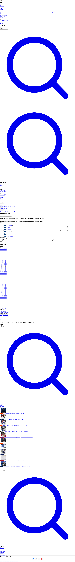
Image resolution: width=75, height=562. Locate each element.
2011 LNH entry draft (3, 262)
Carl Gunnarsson (10, 236)
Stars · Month (14, 211)
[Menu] (0, 28)
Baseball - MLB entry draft (4, 311)
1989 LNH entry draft (3, 283)
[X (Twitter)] (36, 559)
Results (4, 208)
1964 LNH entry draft (3, 307)
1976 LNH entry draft (3, 296)
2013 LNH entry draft (3, 260)
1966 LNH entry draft (3, 305)
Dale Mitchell (10, 225)
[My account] (3, 203)
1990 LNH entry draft (3, 282)
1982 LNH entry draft (3, 290)
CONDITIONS (2, 561)
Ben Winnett (9, 229)
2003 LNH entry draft (3, 270)
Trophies (1, 211)
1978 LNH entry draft (3, 294)
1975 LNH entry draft (3, 297)
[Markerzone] (37, 201)
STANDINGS (2, 209)
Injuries (8, 206)
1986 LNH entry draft (3, 286)
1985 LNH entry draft (3, 287)
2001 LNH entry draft (3, 272)
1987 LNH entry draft (3, 285)
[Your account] (2, 28)
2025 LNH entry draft (3, 249)
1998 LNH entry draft (3, 275)
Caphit (10, 206)
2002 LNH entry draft (3, 271)
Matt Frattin (9, 227)
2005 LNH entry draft (3, 268)
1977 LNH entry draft (3, 295)
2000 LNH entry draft (3, 273)
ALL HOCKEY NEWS (3, 468)
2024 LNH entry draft (3, 250)
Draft (12, 206)
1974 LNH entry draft (3, 298)
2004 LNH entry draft (3, 269)
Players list (3, 206)
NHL (1, 205)
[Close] (0, 4)
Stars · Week (10, 211)
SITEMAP (16, 561)
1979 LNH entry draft (3, 293)
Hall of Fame (7, 211)
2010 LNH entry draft (3, 263)
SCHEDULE (2, 207)
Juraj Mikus (9, 231)
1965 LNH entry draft (3, 306)
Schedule (1, 208)
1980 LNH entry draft (3, 292)
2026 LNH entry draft (3, 248)
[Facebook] (33, 559)
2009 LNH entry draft (3, 264)
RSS (14, 561)
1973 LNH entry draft (3, 299)
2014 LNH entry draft (3, 259)
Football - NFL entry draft (4, 312)
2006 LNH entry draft (3, 267)
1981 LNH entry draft (3, 291)
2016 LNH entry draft (3, 257)
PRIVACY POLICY (8, 561)
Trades (14, 206)
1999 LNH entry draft (3, 274)
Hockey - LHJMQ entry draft (4, 316)
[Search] (1, 28)
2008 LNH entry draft (3, 265)
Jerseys (4, 211)
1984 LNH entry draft (3, 288)
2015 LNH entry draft (3, 258)
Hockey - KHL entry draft (4, 314)
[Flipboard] (42, 559)
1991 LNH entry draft (3, 281)
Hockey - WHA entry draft (4, 315)
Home (1, 206)
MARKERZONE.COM (3, 555)
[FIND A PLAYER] (37, 180)
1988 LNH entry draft (3, 284)
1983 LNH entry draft (3, 289)
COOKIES (12, 561)
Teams (6, 206)
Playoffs (6, 208)
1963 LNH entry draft (3, 308)
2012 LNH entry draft (3, 261)
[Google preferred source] (39, 559)
